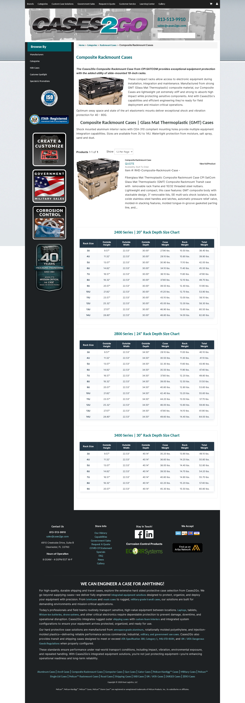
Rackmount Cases (108, 45)
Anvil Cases (63, 672)
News (101, 560)
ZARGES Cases (173, 676)
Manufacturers (36, 54)
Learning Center (147, 4)
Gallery (161, 4)
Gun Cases (130, 672)
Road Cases (107, 676)
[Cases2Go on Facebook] (139, 535)
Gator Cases (144, 672)
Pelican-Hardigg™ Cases (165, 672)
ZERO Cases (189, 676)
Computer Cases (113, 672)
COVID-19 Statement (101, 548)
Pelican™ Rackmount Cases (83, 676)
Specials (100, 552)
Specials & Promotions (40, 81)
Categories (43, 4)
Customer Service (127, 4)
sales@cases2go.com (57, 536)
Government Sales (86, 4)
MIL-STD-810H (166, 639)
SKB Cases (138, 676)
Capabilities (101, 537)
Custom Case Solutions (63, 4)
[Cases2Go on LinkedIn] (149, 535)
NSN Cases (34, 68)
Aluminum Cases (46, 672)
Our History (100, 533)
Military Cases (188, 672)
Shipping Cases (123, 676)
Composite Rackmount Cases (87, 672)
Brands (30, 4)
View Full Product (208, 164)
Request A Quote (107, 4)
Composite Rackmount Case (138, 160)
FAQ (101, 556)
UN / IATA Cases (154, 676)
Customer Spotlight (38, 74)
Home (81, 45)
